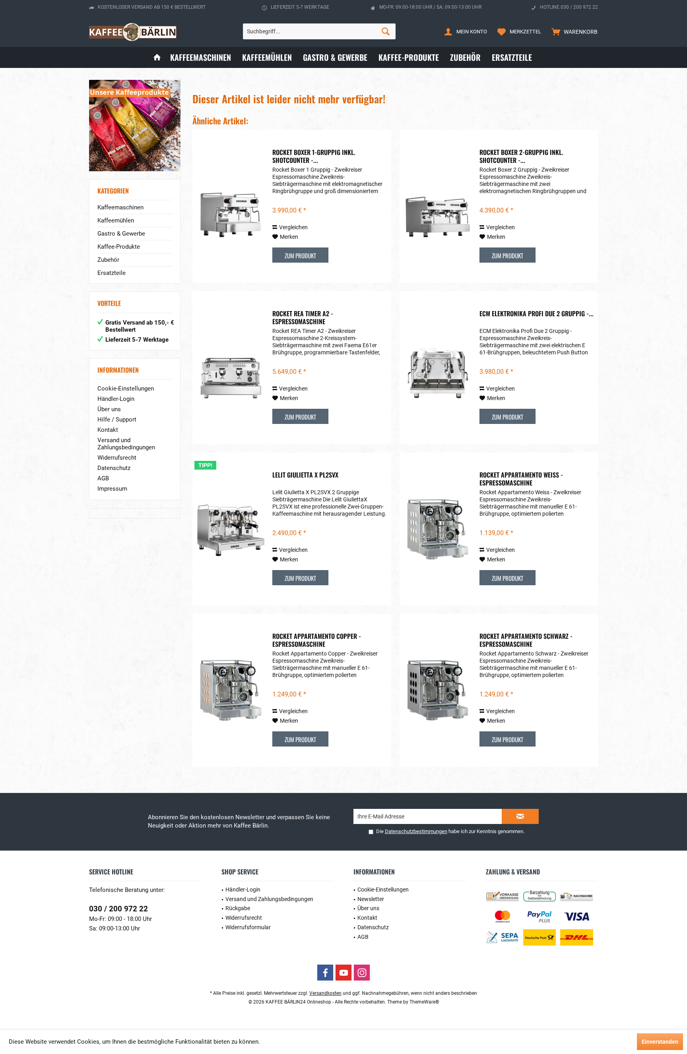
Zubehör (108, 259)
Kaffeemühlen (115, 220)
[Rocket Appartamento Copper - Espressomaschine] (230, 690)
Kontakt (107, 429)
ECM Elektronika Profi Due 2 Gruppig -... (536, 313)
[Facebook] (325, 973)
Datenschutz (113, 468)
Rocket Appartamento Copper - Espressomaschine (316, 640)
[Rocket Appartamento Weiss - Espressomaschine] (438, 529)
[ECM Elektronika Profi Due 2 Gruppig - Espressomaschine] (438, 368)
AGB (103, 478)
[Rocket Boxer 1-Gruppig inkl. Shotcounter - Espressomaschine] (230, 206)
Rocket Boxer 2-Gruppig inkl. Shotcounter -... (521, 156)
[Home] (157, 57)
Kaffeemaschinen (120, 207)
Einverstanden (660, 1042)
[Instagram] (362, 973)
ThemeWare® (424, 1002)
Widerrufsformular (248, 927)
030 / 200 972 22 (118, 908)
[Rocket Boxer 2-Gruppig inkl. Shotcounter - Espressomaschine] (438, 206)
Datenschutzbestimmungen (416, 831)
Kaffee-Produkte (118, 246)
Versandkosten (325, 993)
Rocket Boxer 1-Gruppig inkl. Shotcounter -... (313, 156)
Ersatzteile (111, 273)
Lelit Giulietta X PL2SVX (305, 475)
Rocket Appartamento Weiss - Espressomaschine (521, 479)
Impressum (112, 488)
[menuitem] (572, 31)
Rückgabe (237, 908)
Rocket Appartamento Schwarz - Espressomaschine (525, 640)
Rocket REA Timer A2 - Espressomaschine (302, 317)
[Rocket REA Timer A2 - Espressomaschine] (230, 368)
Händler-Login (115, 398)
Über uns (109, 409)
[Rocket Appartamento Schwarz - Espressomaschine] (438, 690)
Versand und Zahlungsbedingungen (126, 444)
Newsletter (370, 899)
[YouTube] (343, 973)
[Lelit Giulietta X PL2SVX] (230, 529)
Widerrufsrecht (116, 457)
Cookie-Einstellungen (125, 388)
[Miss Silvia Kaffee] (134, 125)
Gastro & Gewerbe (121, 233)
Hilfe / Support (116, 419)
